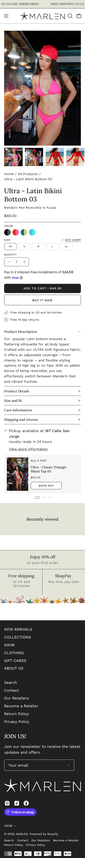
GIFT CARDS (15, 660)
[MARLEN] (42, 16)
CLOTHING (14, 653)
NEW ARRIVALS (18, 629)
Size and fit (13, 400)
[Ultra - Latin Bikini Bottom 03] (13, 157)
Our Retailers (16, 698)
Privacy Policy (16, 721)
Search (10, 682)
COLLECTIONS (17, 637)
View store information (28, 449)
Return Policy (16, 714)
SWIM (9, 645)
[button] (70, 16)
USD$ (8, 825)
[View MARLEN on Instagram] (7, 803)
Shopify (52, 834)
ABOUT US (13, 668)
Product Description (20, 331)
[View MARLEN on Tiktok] (17, 803)
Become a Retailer (21, 706)
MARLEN (22, 834)
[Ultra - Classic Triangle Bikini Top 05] (17, 474)
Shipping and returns (21, 419)
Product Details (16, 391)
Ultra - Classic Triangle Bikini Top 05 (49, 469)
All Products (28, 174)
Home (9, 174)
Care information (18, 410)
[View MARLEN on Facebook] (26, 803)
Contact (11, 690)
